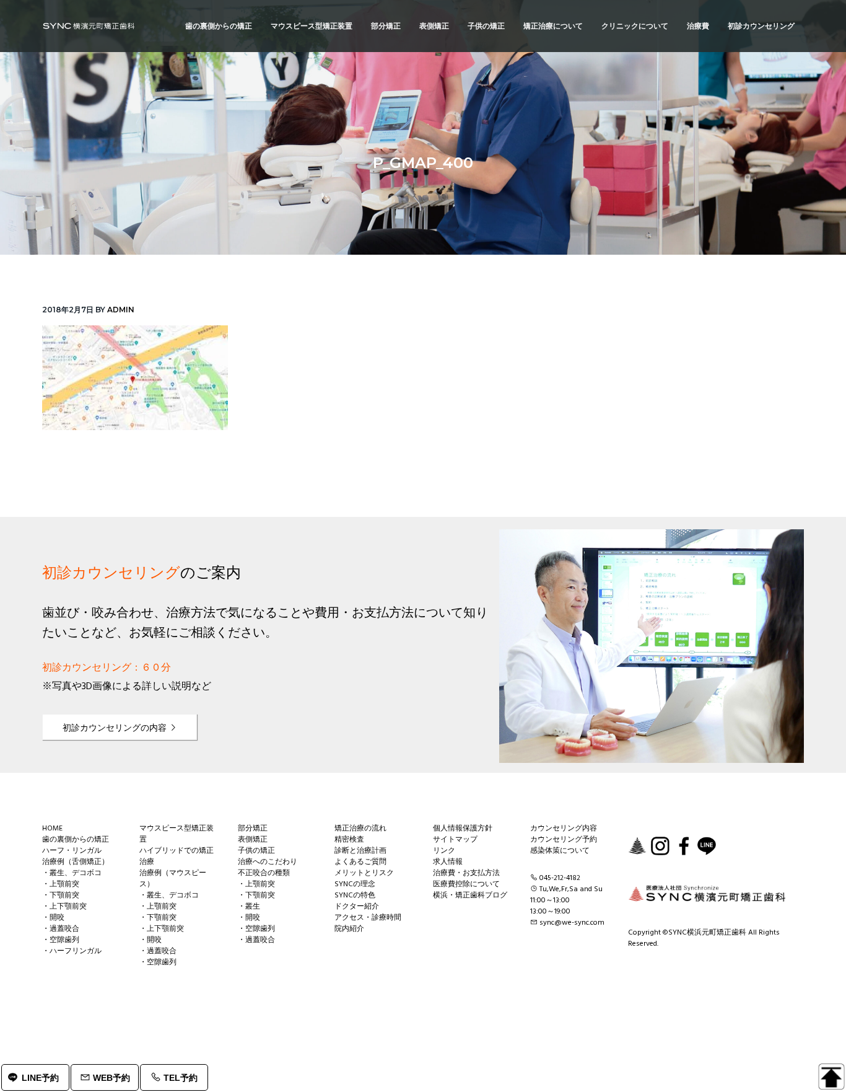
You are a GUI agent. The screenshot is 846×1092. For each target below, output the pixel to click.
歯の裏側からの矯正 (75, 840)
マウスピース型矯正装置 (176, 834)
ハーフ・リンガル (72, 851)
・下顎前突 (60, 895)
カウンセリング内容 (563, 828)
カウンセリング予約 (563, 840)
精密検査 (349, 840)
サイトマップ (455, 840)
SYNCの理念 (354, 884)
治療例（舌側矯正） (75, 862)
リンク (444, 851)
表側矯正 (253, 840)
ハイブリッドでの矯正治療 (176, 856)
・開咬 (53, 918)
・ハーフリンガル (72, 951)
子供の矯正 (256, 851)
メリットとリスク (364, 873)
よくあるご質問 (360, 862)
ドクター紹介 (356, 906)
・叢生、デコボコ (72, 873)
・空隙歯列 (60, 940)
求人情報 (448, 862)
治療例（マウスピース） (172, 879)
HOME (52, 828)
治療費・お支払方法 (466, 873)
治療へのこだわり (267, 862)
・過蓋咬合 (60, 929)
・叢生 (249, 906)
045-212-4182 (559, 878)
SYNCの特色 (354, 895)
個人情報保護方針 (462, 828)
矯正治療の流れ (360, 828)
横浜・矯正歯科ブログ (470, 895)
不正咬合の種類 (264, 873)
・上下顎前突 (64, 906)
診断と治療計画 (360, 851)
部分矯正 (253, 828)
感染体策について (560, 851)
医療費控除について (466, 884)
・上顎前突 (60, 884)
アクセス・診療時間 (367, 918)
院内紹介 (349, 929)
